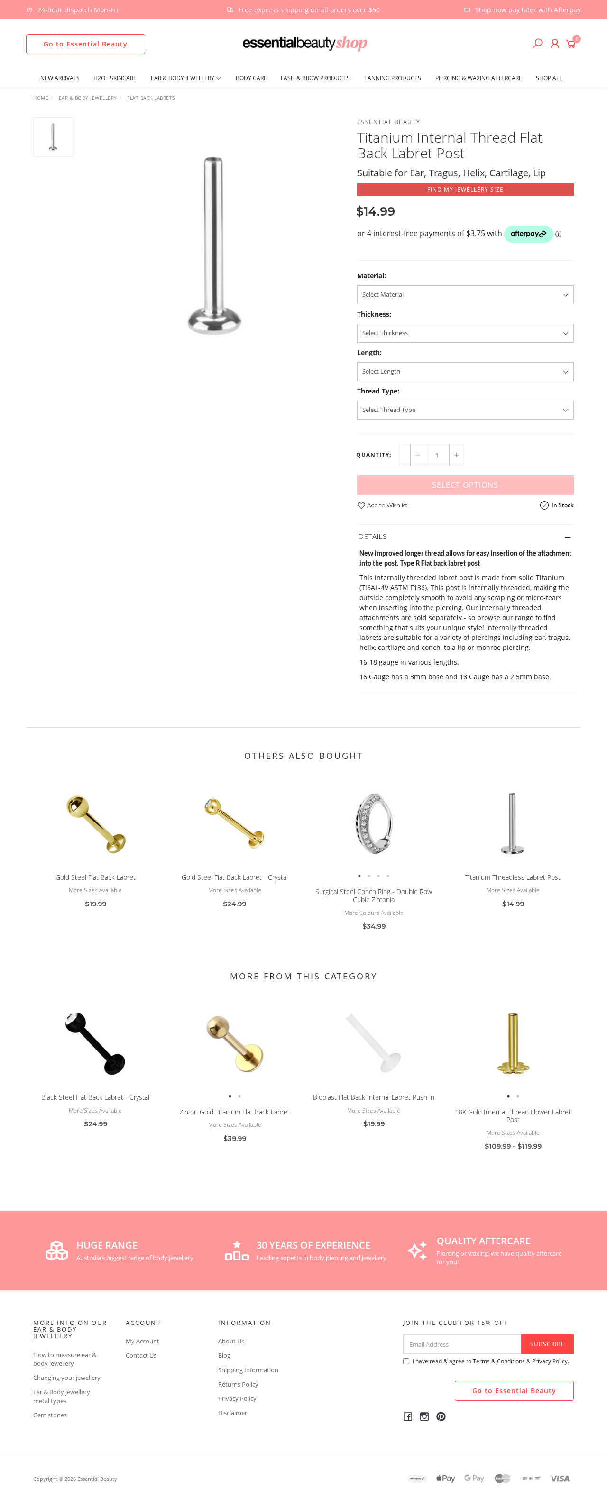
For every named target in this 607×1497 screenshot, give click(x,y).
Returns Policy (238, 1384)
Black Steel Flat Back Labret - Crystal (95, 1097)
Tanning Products (392, 78)
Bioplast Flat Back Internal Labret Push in (373, 1097)
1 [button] (359, 876)
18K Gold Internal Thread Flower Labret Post (513, 1115)
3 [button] (378, 876)
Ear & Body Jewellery (183, 78)
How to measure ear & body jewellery (64, 1359)
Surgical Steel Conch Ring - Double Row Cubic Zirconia (373, 895)
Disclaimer (232, 1412)
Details (373, 536)
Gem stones (50, 1415)
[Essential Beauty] (305, 42)
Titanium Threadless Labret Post (513, 877)
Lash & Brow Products (315, 78)
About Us (231, 1341)
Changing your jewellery (67, 1377)
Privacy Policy (237, 1398)
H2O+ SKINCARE (115, 78)
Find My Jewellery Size (465, 189)
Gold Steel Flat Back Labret (95, 877)
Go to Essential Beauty (86, 43)
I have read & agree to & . (491, 1361)
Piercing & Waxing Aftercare (478, 78)
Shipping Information (248, 1370)
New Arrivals (60, 78)
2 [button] (369, 876)
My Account (142, 1341)
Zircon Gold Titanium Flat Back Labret (234, 1111)
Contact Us (141, 1355)
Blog (224, 1355)
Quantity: (373, 455)
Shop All (549, 78)
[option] (215, 245)
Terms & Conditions (499, 1361)
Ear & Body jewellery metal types (61, 1396)
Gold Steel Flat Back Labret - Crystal (235, 877)
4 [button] (388, 876)
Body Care (251, 78)
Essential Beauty (389, 122)
